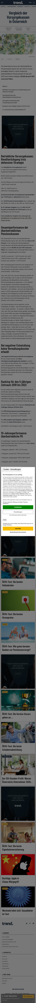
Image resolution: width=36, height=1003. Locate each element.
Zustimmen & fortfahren (18, 507)
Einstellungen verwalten (18, 512)
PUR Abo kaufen (18, 529)
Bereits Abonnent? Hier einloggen (18, 532)
